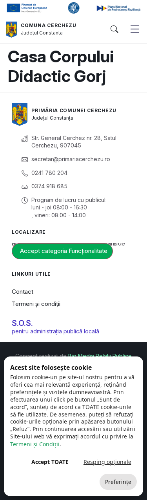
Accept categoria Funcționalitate (63, 251)
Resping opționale (107, 461)
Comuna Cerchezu (48, 25)
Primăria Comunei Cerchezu (73, 110)
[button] (114, 29)
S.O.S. (22, 323)
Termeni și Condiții (35, 444)
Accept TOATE (50, 461)
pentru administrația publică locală (55, 331)
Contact (22, 291)
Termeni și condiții (36, 303)
